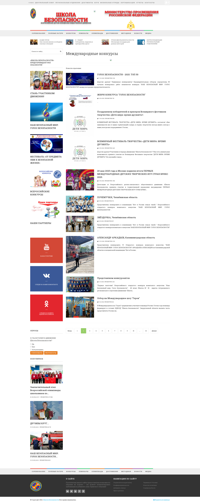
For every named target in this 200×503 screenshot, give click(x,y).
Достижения (112, 33)
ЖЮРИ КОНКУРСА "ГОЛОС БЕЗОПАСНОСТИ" (121, 94)
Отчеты (139, 3)
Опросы (34, 331)
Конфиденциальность (121, 485)
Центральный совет (44, 3)
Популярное (36, 359)
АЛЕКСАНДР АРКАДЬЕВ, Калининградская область (126, 237)
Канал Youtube (46, 256)
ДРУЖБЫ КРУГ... (39, 423)
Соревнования (38, 33)
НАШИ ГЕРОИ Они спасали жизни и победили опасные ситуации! (51, 42)
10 (133, 331)
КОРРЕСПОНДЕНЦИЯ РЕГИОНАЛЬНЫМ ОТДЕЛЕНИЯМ (154, 42)
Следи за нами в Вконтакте (46, 284)
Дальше (154, 331)
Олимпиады (97, 33)
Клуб (96, 3)
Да (33, 344)
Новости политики (150, 485)
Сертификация (128, 3)
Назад (70, 331)
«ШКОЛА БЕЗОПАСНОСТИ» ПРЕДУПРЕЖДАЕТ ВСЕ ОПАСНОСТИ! (42, 62)
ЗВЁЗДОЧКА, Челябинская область (116, 217)
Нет (33, 347)
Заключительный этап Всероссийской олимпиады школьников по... (45, 390)
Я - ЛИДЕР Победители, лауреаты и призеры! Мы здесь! (84, 42)
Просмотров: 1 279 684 (46, 397)
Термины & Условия (150, 482)
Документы (87, 3)
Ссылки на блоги (149, 488)
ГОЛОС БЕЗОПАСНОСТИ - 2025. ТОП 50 (117, 74)
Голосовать (36, 353)
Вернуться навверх (162, 500)
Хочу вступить (37, 350)
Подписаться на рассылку (122, 482)
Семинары (83, 33)
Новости (138, 33)
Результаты (50, 353)
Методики (126, 33)
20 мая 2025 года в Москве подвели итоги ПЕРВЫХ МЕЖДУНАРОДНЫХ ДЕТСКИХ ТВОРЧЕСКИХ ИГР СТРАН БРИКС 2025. (132, 174)
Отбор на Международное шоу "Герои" (118, 298)
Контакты (150, 3)
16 (146, 331)
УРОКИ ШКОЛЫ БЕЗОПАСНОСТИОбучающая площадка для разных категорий (122, 42)
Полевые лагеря (55, 33)
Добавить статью (119, 488)
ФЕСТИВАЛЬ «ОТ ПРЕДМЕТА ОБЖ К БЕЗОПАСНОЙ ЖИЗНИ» (46, 159)
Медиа (148, 33)
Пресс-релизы (118, 491)
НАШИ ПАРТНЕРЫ (40, 223)
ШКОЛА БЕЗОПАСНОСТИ (66, 17)
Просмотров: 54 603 (45, 460)
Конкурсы (71, 33)
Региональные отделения (67, 3)
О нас (31, 3)
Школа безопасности (51, 500)
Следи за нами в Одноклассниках (46, 313)
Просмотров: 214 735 (45, 427)
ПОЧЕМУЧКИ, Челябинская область (117, 197)
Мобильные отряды (109, 3)
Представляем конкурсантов (113, 278)
